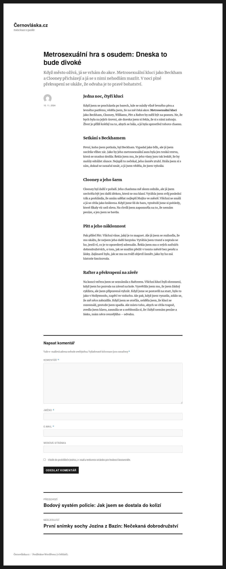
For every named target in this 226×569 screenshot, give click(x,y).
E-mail (49, 426)
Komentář (51, 359)
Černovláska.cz (31, 25)
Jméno (49, 410)
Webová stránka (55, 442)
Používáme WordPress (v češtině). (50, 554)
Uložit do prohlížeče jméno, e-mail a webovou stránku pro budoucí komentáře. (89, 460)
